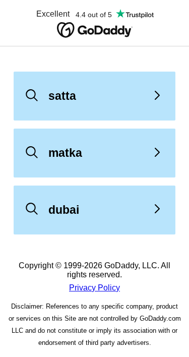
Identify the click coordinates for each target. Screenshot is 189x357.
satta (62, 95)
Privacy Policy (94, 287)
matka (65, 152)
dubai (63, 209)
